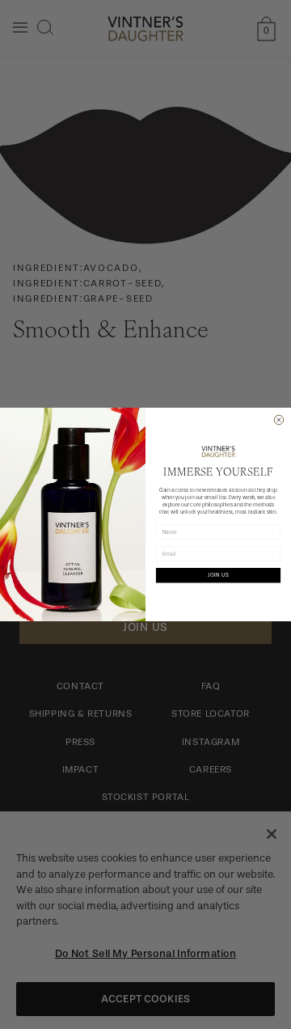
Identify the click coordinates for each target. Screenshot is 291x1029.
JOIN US (218, 575)
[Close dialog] (279, 420)
